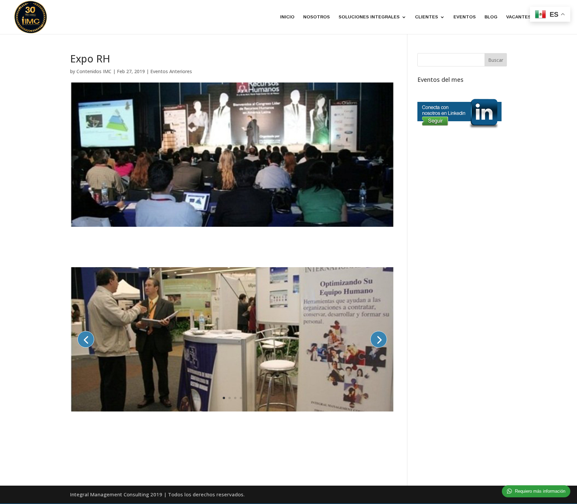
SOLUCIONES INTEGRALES (369, 17)
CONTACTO (553, 17)
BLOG (491, 17)
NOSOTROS (316, 17)
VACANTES (518, 17)
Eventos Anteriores (171, 71)
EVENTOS (464, 17)
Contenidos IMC (94, 71)
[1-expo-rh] (232, 411)
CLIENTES (426, 17)
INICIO (287, 17)
